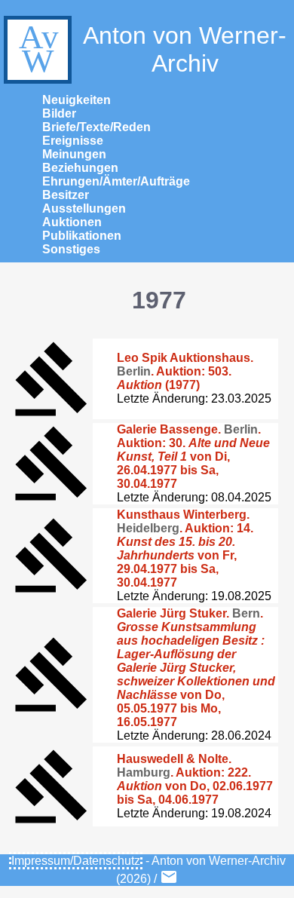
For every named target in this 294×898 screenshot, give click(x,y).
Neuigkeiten (76, 99)
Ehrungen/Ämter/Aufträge (116, 181)
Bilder (59, 113)
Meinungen (74, 154)
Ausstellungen (84, 208)
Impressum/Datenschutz (75, 860)
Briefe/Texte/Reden (96, 127)
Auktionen (72, 222)
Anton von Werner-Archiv (184, 49)
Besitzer (65, 194)
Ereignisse (72, 140)
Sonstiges (71, 249)
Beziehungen (80, 167)
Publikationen (81, 235)
